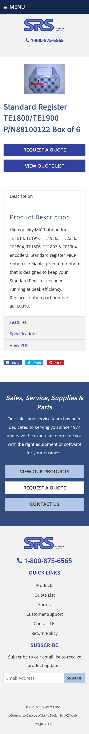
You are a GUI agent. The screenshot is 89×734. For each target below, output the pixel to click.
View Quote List (44, 166)
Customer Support (44, 614)
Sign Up (74, 678)
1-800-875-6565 (46, 40)
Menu (17, 6)
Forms (44, 604)
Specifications (23, 334)
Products (44, 585)
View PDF (19, 345)
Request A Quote (44, 150)
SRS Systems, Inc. (48, 707)
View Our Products (44, 471)
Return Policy (44, 633)
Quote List (44, 595)
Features (18, 322)
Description (21, 196)
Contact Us (44, 504)
